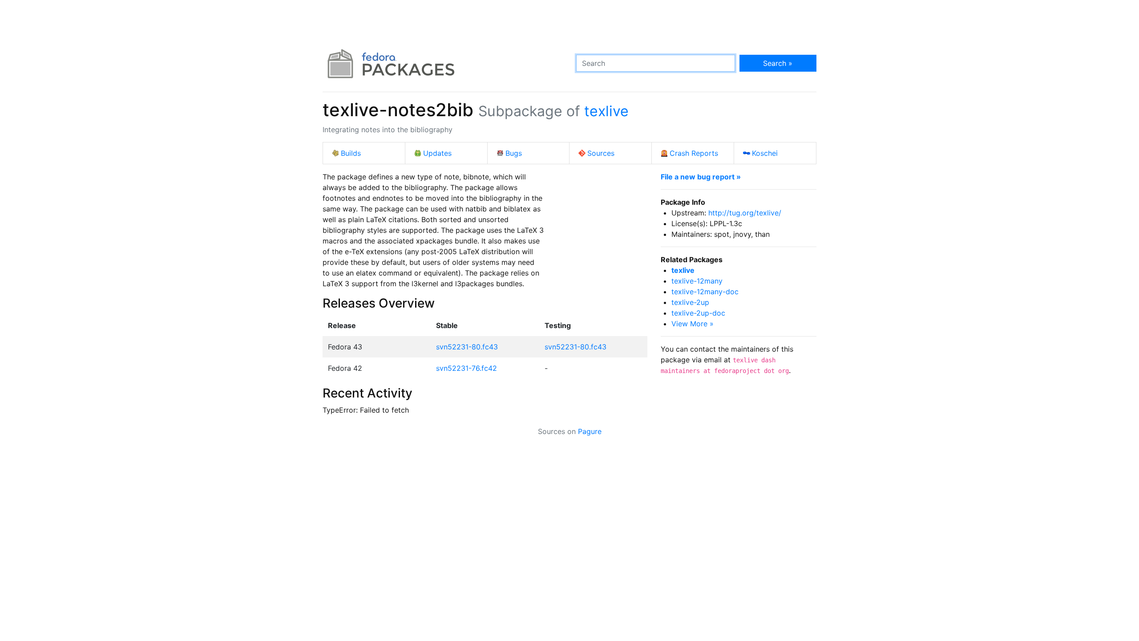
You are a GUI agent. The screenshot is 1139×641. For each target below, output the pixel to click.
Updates (437, 153)
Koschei (765, 153)
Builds (351, 153)
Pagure (590, 431)
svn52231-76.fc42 (466, 368)
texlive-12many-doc (705, 291)
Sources (600, 153)
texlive (606, 111)
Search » (777, 63)
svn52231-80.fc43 (467, 346)
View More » (692, 323)
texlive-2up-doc (698, 312)
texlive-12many (697, 280)
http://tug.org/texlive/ (744, 212)
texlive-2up (690, 302)
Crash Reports (694, 153)
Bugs (513, 153)
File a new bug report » (701, 176)
